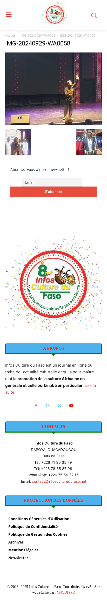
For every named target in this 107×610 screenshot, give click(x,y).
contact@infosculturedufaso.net (59, 481)
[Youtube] (71, 405)
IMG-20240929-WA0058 (38, 35)
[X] (59, 405)
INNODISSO (65, 592)
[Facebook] (36, 405)
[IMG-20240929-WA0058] (53, 123)
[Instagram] (47, 405)
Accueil (10, 35)
